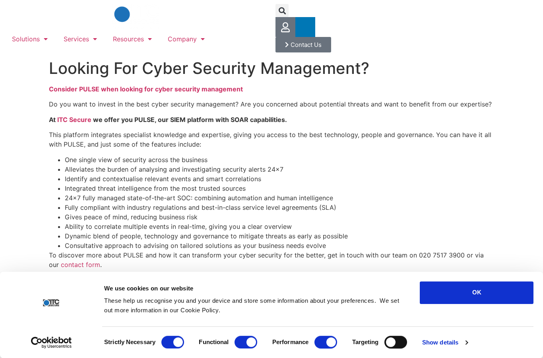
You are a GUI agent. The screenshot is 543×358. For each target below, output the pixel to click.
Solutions (26, 39)
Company (182, 39)
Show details (440, 342)
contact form (80, 265)
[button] (282, 10)
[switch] (246, 342)
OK (476, 292)
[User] (285, 27)
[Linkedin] (305, 27)
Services (76, 39)
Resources (128, 39)
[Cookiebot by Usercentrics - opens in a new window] (51, 342)
